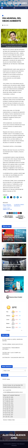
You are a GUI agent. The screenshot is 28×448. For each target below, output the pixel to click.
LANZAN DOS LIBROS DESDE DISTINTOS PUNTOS (13, 237)
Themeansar (14, 445)
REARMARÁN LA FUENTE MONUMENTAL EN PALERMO (12, 266)
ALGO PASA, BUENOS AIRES (14, 3)
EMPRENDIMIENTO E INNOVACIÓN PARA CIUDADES (11, 251)
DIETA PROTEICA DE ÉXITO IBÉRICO (9, 216)
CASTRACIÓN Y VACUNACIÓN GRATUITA (13, 357)
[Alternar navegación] (14, 8)
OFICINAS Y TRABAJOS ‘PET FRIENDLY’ (19, 217)
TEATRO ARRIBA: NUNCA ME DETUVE (12, 344)
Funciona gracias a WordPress (10, 443)
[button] (26, 7)
